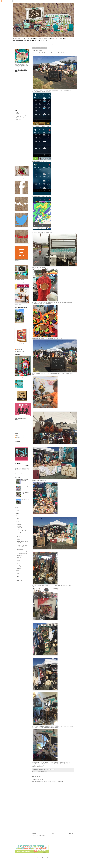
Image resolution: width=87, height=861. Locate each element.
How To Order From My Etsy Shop (22, 115)
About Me (17, 113)
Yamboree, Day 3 (20, 536)
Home (53, 833)
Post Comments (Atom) (41, 835)
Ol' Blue (18, 529)
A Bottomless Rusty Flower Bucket (24, 480)
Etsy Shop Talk (31, 44)
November (19, 524)
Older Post (71, 833)
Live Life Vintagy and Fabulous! (22, 541)
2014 (17, 571)
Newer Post (34, 833)
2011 (17, 576)
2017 (17, 520)
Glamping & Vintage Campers (51, 44)
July (17, 558)
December (19, 523)
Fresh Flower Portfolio (40, 44)
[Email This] (49, 769)
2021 (17, 513)
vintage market (40, 771)
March (18, 565)
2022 (17, 512)
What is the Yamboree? (21, 547)
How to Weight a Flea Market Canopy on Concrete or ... (22, 534)
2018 (17, 518)
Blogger (48, 857)
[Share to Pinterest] (54, 769)
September (19, 555)
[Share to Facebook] (53, 769)
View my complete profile (19, 351)
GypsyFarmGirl (19, 349)
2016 (17, 521)
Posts (17, 435)
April (18, 563)
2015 (17, 570)
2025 (17, 509)
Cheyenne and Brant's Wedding (22, 530)
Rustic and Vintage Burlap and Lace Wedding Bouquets (24, 487)
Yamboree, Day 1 (20, 539)
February (18, 566)
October (18, 526)
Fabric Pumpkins (20, 549)
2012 (17, 575)
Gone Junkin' (19, 532)
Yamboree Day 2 (20, 538)
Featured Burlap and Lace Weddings (20, 44)
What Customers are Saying (21, 117)
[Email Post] (47, 769)
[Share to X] (52, 769)
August (18, 557)
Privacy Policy (18, 119)
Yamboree (45, 771)
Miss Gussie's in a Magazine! (22, 553)
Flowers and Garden (62, 44)
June (18, 560)
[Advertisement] (53, 822)
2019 (17, 516)
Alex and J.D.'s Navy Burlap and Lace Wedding (22, 552)
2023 (17, 510)
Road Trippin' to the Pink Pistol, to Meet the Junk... (22, 546)
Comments (18, 437)
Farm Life (69, 44)
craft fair (36, 771)
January (18, 568)
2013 (17, 573)
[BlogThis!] (50, 769)
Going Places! (18, 116)
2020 (17, 515)
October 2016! (19, 527)
